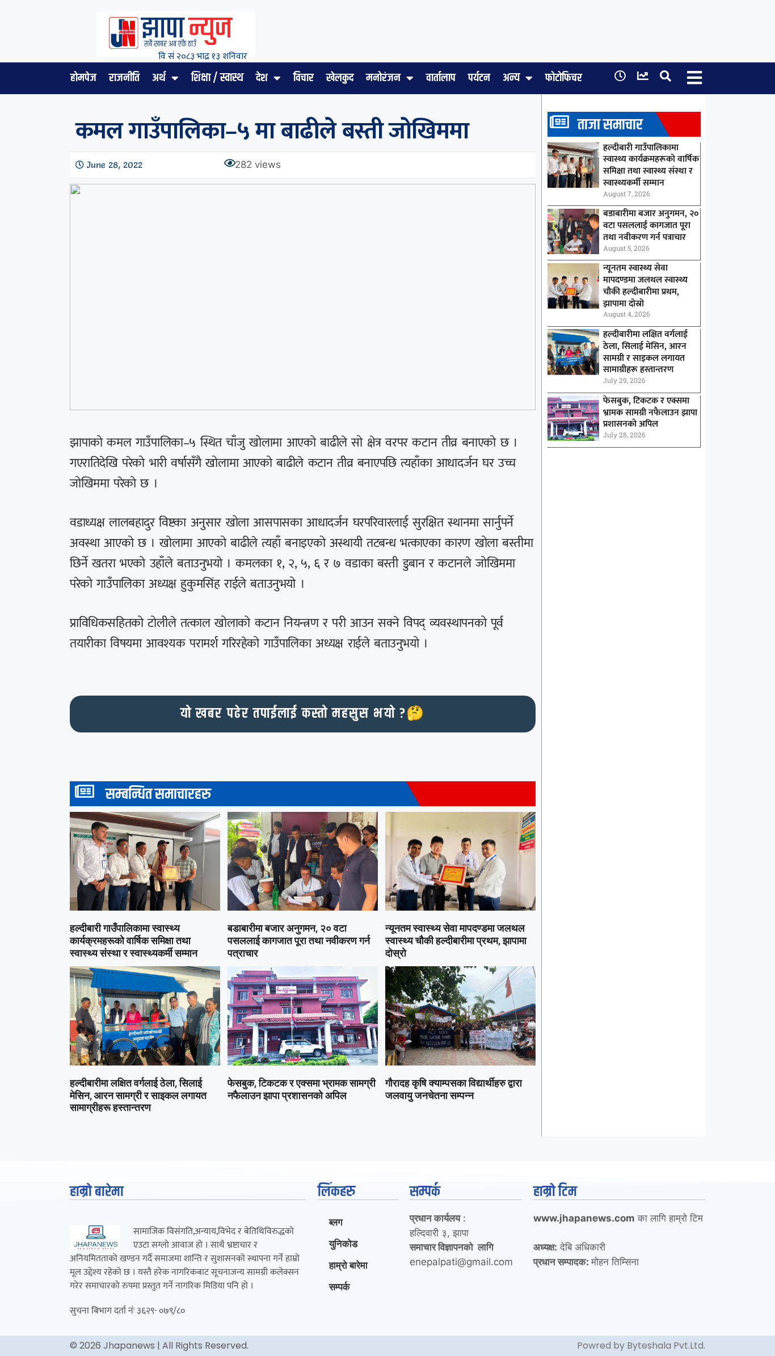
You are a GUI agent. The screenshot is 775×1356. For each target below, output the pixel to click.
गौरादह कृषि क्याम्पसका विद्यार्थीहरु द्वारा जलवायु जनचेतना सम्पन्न (453, 1089)
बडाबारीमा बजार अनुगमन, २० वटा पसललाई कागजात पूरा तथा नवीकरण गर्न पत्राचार (299, 940)
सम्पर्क (339, 1286)
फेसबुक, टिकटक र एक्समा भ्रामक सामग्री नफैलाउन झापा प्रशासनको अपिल (302, 1089)
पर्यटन (479, 78)
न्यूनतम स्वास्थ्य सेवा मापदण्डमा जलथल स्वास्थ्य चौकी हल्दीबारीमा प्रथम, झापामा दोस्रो (456, 940)
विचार (303, 78)
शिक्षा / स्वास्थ (217, 78)
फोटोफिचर (563, 78)
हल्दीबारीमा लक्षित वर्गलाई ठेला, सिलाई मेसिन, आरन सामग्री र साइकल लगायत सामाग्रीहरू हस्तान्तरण (138, 1095)
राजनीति (124, 78)
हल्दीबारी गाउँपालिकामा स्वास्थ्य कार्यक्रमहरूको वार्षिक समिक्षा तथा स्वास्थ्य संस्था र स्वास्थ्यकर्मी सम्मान (133, 940)
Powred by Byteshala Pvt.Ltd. (641, 1345)
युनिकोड (343, 1243)
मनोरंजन (383, 78)
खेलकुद (339, 78)
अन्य (511, 78)
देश (262, 78)
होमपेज (83, 78)
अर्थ (159, 78)
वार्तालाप (441, 78)
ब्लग (336, 1222)
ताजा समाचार (610, 125)
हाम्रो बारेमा (348, 1265)
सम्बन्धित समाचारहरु (158, 794)
